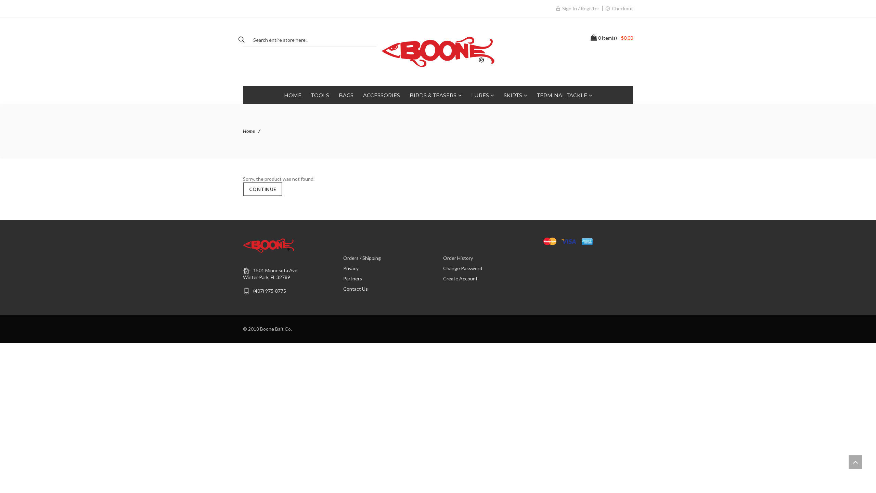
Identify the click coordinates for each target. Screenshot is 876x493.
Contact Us (355, 289)
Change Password (462, 268)
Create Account (460, 278)
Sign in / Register (580, 8)
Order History (458, 258)
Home (249, 131)
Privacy (351, 268)
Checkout (622, 8)
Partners (352, 278)
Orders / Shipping (362, 258)
